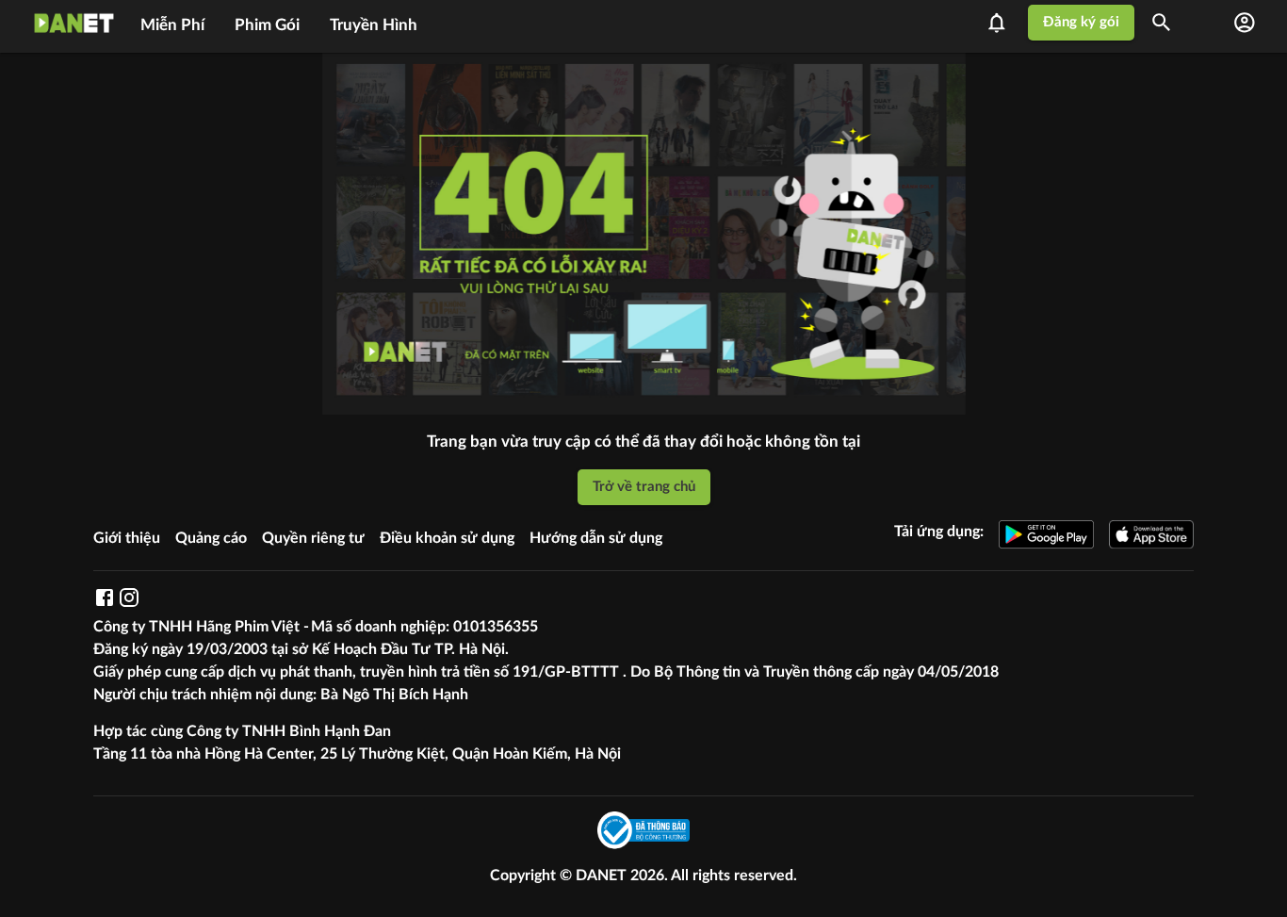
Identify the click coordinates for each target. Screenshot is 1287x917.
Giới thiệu (126, 538)
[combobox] (1168, 22)
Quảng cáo (211, 538)
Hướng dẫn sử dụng (595, 538)
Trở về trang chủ (644, 487)
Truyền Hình (373, 25)
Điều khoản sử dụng (447, 538)
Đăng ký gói (1081, 22)
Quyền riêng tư (313, 538)
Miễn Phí (172, 25)
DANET (603, 875)
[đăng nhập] (1244, 22)
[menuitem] (172, 23)
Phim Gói (267, 25)
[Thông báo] (1002, 22)
